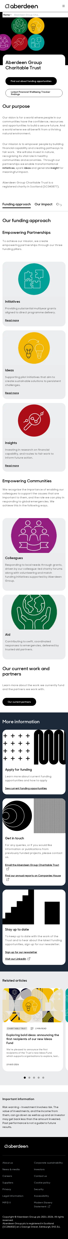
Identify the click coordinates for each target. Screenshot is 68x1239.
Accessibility (41, 1195)
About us (7, 1162)
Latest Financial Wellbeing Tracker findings (30, 93)
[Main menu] (64, 6)
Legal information (12, 1195)
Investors (39, 1169)
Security (39, 1189)
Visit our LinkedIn (17, 959)
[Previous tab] (7, 205)
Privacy (6, 1189)
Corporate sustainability (48, 1162)
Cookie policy (42, 1182)
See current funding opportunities (26, 788)
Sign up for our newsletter (21, 952)
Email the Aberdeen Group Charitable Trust (32, 865)
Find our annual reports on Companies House (33, 877)
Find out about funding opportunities (31, 81)
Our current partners (19, 701)
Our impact (43, 204)
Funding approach (16, 204)
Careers (7, 1175)
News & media (11, 1169)
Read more (12, 320)
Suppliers (7, 1182)
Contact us (40, 1175)
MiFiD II (6, 1202)
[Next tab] (61, 205)
